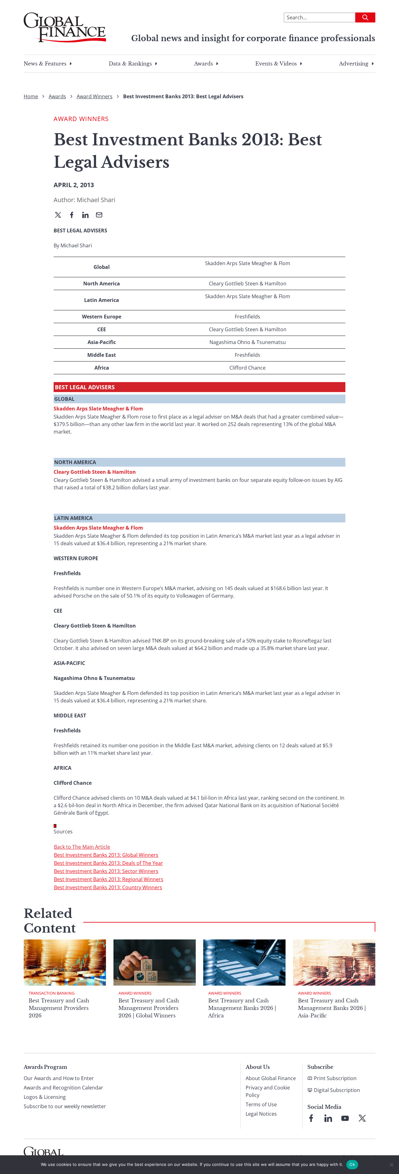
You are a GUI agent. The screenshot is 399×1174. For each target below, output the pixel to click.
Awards (203, 64)
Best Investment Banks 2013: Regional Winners (108, 879)
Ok (352, 1164)
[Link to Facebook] (311, 1118)
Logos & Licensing (45, 1097)
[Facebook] (74, 215)
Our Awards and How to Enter (59, 1078)
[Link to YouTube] (345, 1118)
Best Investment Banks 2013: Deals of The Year (108, 863)
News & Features (45, 64)
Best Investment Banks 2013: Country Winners (108, 887)
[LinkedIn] (88, 215)
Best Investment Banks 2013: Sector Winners (106, 871)
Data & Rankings (130, 64)
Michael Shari (96, 200)
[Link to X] (362, 1118)
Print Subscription (335, 1078)
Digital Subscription (337, 1090)
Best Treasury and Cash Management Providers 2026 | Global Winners (148, 1008)
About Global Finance (271, 1078)
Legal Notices (261, 1113)
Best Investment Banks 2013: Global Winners (106, 854)
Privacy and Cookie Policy (268, 1091)
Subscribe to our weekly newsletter (65, 1106)
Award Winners (95, 96)
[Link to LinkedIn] (328, 1118)
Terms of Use (261, 1104)
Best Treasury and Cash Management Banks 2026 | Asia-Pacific (332, 1008)
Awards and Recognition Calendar (63, 1087)
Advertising (353, 64)
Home (31, 96)
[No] (391, 1165)
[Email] (101, 215)
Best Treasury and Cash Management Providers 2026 (59, 1008)
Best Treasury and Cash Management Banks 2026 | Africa (242, 1008)
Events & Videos (276, 64)
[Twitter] (60, 215)
